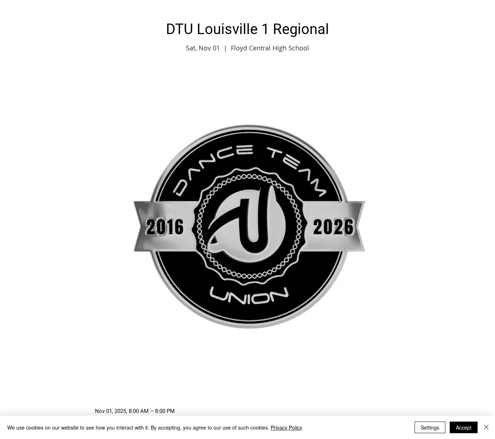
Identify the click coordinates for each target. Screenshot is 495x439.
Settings (430, 427)
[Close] (486, 427)
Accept (463, 427)
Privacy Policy (286, 427)
